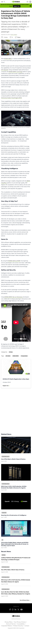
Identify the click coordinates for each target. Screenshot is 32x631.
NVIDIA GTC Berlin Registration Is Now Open (16, 379)
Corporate (4, 512)
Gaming (3, 554)
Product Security (18, 625)
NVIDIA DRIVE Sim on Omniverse (14, 297)
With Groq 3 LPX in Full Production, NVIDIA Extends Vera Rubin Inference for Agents (13, 487)
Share (18, 37)
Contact (26, 625)
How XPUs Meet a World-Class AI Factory (12, 569)
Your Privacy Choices (20, 622)
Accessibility (20, 624)
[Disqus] (16, 409)
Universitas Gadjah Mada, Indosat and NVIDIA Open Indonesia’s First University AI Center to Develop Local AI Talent (14, 544)
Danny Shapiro (14, 34)
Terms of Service (11, 624)
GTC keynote (4, 69)
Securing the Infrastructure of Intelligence (13, 515)
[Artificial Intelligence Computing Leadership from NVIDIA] (16, 1)
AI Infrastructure (5, 567)
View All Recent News (24, 600)
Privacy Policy (8, 622)
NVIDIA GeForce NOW (14, 261)
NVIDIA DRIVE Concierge (15, 71)
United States (16, 618)
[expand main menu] (2, 2)
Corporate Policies (6, 625)
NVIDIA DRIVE (8, 58)
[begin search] (4, 2)
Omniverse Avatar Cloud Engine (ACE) (11, 98)
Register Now (6, 385)
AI (2, 539)
